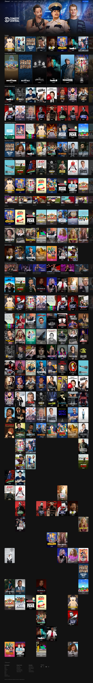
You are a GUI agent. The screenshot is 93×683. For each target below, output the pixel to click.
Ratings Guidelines (31, 668)
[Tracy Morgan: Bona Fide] (52, 633)
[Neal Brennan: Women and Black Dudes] (31, 555)
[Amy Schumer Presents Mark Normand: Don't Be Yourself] (73, 320)
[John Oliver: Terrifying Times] (83, 492)
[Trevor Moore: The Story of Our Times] (73, 633)
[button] (10, 44)
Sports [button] (35, 1)
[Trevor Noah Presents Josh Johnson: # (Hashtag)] (83, 633)
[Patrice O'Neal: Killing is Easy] (31, 571)
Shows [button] (15, 1)
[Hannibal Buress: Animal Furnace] (73, 446)
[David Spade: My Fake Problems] (73, 414)
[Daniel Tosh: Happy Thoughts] (52, 414)
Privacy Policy (18, 668)
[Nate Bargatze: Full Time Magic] (10, 555)
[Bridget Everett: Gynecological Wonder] (52, 352)
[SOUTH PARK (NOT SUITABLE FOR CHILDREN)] (31, 602)
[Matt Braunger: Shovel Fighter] (31, 539)
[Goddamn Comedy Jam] (52, 446)
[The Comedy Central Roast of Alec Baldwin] (10, 383)
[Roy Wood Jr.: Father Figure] (31, 586)
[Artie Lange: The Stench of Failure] (62, 336)
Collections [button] (25, 1)
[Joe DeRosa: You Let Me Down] (31, 492)
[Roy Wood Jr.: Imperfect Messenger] (41, 586)
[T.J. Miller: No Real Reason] (31, 618)
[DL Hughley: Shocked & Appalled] (10, 414)
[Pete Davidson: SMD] (52, 571)
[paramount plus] (7, 1)
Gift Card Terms (19, 667)
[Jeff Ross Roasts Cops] (41, 477)
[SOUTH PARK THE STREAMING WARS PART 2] (10, 602)
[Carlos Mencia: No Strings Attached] (31, 367)
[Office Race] (83, 555)
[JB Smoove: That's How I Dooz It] (52, 461)
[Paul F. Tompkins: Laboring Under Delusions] (41, 571)
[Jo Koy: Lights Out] (20, 492)
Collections (6, 669)
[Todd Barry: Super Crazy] (31, 633)
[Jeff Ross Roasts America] (31, 477)
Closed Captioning (31, 667)
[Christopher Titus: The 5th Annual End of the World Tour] (73, 367)
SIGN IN (79, 1)
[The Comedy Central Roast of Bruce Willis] (31, 383)
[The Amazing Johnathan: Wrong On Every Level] (62, 320)
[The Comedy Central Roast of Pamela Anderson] (10, 399)
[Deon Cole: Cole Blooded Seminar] (31, 430)
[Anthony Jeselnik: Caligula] (41, 336)
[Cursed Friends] (83, 399)
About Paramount (31, 670)
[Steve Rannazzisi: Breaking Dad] (83, 602)
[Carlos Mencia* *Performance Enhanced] (10, 367)
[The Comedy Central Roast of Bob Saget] (20, 383)
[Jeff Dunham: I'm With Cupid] (83, 461)
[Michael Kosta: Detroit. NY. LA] (41, 539)
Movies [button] (20, 1)
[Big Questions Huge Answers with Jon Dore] (31, 352)
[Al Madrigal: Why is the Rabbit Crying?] (41, 320)
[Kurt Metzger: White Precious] (41, 524)
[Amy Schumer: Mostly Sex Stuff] (20, 336)
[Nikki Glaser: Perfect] (62, 555)
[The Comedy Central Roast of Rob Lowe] (20, 399)
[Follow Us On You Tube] (46, 666)
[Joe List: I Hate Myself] (41, 492)
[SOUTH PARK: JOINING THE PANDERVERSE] (20, 602)
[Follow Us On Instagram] (48, 666)
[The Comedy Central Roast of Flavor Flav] (62, 383)
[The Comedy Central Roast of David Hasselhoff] (52, 383)
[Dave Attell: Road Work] (62, 414)
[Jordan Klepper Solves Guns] (10, 508)
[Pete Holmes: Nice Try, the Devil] (62, 571)
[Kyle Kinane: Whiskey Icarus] (73, 524)
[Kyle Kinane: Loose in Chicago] (62, 524)
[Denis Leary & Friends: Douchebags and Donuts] (20, 430)
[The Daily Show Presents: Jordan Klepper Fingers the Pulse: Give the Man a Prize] (73, 618)
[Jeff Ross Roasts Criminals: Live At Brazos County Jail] (52, 477)
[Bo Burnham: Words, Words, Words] (41, 352)
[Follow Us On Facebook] (41, 666)
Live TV (31, 1)
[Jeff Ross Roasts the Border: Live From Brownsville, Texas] (62, 477)
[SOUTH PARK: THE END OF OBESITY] (41, 602)
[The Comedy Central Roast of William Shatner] (31, 399)
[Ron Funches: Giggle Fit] (20, 586)
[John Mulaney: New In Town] (62, 492)
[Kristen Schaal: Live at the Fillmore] (10, 524)
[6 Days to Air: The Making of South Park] (10, 320)
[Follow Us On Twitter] (43, 666)
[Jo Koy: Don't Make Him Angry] (10, 492)
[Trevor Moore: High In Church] (62, 633)
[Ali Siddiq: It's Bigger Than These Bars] (52, 320)
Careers (30, 669)
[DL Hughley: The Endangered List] (20, 414)
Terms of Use (18, 666)
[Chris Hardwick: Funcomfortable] (62, 367)
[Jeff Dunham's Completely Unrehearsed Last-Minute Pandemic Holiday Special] (10, 477)
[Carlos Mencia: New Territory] (20, 367)
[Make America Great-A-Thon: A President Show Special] (10, 539)
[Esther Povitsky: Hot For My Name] (10, 446)
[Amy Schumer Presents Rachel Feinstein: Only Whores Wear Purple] (83, 320)
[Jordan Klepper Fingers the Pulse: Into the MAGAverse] (41, 508)
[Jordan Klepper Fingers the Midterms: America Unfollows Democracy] (31, 508)
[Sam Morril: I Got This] (52, 602)
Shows (5, 667)
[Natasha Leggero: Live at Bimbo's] (83, 539)
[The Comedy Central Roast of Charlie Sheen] (41, 383)
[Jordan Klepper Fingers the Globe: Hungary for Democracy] (20, 508)
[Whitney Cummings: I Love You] (62, 649)
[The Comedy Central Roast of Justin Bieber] (83, 383)
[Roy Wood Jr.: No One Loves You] (52, 586)
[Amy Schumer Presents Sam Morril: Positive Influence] (10, 336)
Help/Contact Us (31, 666)
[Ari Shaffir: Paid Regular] (52, 336)
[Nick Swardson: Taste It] (52, 555)
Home (12, 1)
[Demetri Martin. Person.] (83, 414)
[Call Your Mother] (83, 352)
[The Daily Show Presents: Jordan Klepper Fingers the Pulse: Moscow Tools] (52, 508)
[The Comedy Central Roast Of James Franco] (73, 383)
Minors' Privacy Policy (19, 670)
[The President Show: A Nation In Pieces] (73, 571)
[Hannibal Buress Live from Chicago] (83, 446)
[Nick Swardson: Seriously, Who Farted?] (41, 555)
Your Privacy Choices (19, 669)
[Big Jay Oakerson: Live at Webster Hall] (20, 352)
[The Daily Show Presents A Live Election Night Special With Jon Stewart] (31, 414)
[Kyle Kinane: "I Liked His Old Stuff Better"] (52, 524)
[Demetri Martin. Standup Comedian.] (10, 430)
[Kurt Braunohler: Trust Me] (31, 524)
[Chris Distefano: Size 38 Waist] (52, 367)
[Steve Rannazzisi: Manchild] (10, 618)
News (39, 1)
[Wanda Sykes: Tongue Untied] (52, 649)
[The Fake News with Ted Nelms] (41, 446)
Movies (5, 668)
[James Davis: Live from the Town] (62, 461)
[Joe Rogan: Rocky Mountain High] (52, 492)
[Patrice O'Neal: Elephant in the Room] (20, 571)
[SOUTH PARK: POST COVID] (83, 586)
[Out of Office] (10, 571)
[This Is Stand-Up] (10, 633)
